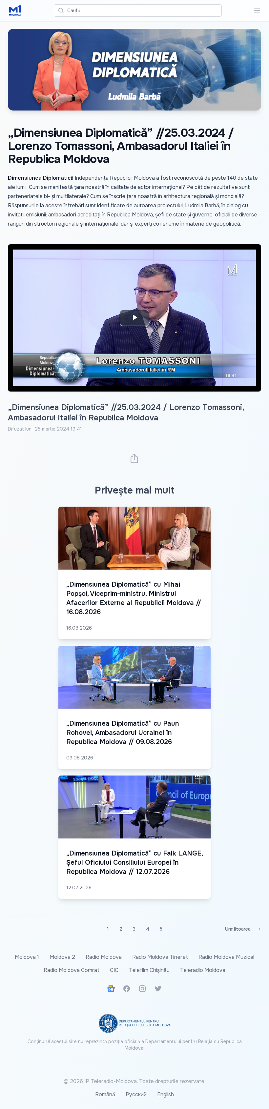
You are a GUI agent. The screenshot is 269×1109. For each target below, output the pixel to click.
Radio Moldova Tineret (160, 957)
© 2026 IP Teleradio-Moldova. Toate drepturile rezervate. (134, 1081)
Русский (136, 1094)
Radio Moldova (104, 957)
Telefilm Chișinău (149, 970)
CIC (114, 970)
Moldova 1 (27, 957)
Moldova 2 (62, 957)
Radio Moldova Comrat (71, 970)
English (165, 1094)
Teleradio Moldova (202, 970)
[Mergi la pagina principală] (15, 10)
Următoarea (238, 929)
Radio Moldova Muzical (226, 957)
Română (105, 1094)
